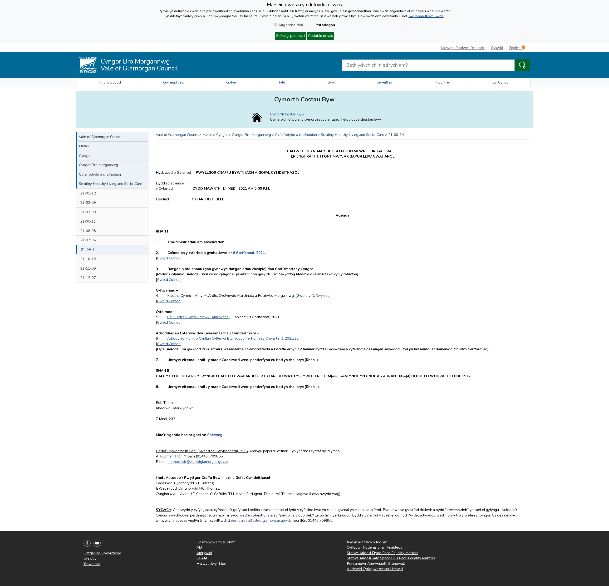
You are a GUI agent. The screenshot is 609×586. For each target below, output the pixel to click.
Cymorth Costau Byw (287, 114)
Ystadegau (325, 25)
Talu (281, 82)
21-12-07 (88, 277)
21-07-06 (88, 240)
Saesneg (214, 434)
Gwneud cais (173, 82)
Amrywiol (204, 553)
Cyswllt (497, 47)
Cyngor (85, 155)
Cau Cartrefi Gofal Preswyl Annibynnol (198, 317)
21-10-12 (88, 259)
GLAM (201, 558)
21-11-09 (88, 268)
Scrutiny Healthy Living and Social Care (110, 183)
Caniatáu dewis (320, 35)
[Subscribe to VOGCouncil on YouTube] (97, 543)
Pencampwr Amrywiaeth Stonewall (376, 563)
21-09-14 (89, 249)
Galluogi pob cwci (290, 35)
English (515, 47)
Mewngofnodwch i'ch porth (463, 47)
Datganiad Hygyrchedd (102, 553)
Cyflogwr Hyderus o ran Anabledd (375, 547)
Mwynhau (442, 82)
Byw (331, 82)
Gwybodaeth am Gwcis (426, 16)
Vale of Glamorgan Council (100, 136)
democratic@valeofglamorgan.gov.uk (198, 461)
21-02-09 (88, 202)
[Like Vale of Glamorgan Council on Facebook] (87, 543)
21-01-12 (88, 193)
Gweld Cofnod (169, 258)
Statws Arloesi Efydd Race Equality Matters (382, 553)
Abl (199, 547)
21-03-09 (88, 212)
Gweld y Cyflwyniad (313, 295)
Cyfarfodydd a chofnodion (100, 174)
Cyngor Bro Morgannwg (98, 165)
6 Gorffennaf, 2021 (249, 252)
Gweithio (384, 82)
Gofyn (231, 82)
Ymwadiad (91, 563)
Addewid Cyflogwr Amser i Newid (375, 568)
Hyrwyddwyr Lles (211, 563)
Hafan (84, 146)
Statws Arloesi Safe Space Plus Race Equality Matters (391, 558)
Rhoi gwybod (110, 82)
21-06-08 (88, 230)
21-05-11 (88, 221)
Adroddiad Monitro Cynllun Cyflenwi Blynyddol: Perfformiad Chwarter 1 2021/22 (233, 338)
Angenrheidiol (290, 25)
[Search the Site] (522, 65)
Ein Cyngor (501, 82)
